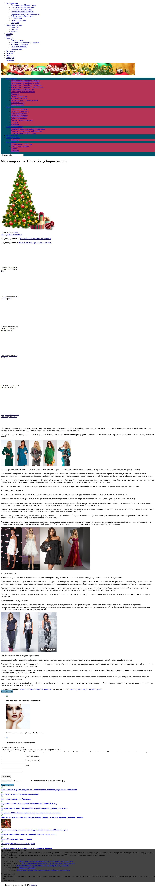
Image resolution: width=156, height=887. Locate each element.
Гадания (14, 29)
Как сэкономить (17, 105)
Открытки (15, 23)
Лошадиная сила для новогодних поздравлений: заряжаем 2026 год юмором (34, 830)
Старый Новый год (19, 96)
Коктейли (15, 124)
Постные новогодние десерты (23, 133)
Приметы (15, 27)
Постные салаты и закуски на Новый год (28, 129)
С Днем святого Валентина (22, 16)
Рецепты (9, 107)
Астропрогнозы (17, 40)
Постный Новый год (14, 127)
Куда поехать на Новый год (22, 89)
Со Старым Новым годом (21, 10)
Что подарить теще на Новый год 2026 (18, 844)
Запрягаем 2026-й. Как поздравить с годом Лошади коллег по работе (31, 813)
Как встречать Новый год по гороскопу (27, 87)
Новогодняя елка (13, 138)
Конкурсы (10, 60)
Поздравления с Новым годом (23, 5)
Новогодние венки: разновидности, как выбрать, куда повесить (46, 861)
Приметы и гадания (14, 25)
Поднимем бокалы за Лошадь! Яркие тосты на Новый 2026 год (29, 804)
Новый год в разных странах (23, 92)
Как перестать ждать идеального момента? (20, 794)
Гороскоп (10, 38)
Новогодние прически (20, 146)
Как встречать (12, 79)
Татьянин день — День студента (24, 100)
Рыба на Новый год (19, 118)
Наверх (34, 885)
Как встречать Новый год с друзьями (26, 85)
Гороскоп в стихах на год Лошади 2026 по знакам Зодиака (26, 848)
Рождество (15, 94)
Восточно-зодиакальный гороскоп (25, 42)
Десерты (14, 122)
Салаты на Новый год (20, 111)
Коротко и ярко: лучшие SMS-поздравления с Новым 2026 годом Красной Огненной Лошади (42, 817)
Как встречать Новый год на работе (25, 83)
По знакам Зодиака (19, 47)
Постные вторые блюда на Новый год (26, 131)
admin (15, 232)
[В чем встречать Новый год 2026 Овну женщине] (7, 696)
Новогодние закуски (19, 109)
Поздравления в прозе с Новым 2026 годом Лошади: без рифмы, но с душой (34, 808)
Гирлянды (15, 140)
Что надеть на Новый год (21, 144)
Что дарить (10, 51)
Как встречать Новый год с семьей (25, 81)
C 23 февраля (16, 18)
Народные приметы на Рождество (16, 799)
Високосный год (17, 103)
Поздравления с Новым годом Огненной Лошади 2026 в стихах (28, 834)
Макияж (14, 149)
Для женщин (11, 142)
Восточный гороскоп (19, 45)
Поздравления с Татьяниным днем (25, 14)
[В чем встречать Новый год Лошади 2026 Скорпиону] (18, 728)
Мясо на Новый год (19, 114)
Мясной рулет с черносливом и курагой (35, 243)
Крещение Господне (19, 98)
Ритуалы (14, 31)
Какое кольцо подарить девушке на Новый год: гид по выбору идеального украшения (39, 790)
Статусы (9, 34)
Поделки (9, 53)
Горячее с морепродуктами (22, 120)
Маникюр (15, 151)
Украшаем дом (12, 135)
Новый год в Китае (27, 868)
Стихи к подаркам (18, 20)
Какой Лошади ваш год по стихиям (16, 839)
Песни (8, 55)
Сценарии (10, 58)
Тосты (8, 36)
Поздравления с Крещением (22, 12)
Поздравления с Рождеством (22, 7)
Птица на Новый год (19, 116)
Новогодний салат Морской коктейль (35, 239)
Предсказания (16, 49)
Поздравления (12, 3)
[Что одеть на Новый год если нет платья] (7, 738)
